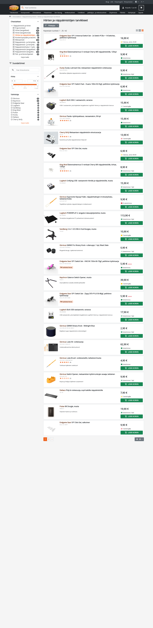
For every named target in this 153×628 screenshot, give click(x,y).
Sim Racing (58, 13)
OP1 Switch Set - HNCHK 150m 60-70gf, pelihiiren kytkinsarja (89, 261)
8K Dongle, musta (69, 406)
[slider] (12, 84)
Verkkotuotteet (70, 13)
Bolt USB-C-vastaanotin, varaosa (76, 100)
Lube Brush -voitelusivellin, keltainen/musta (80, 358)
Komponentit (25, 13)
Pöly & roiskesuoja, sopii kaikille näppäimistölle (81, 390)
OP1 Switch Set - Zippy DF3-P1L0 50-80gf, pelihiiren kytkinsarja (85, 294)
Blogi (107, 2)
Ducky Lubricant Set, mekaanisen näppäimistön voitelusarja (86, 68)
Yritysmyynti (118, 2)
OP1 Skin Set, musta (73, 148)
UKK (111, 2)
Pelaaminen (48, 13)
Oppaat (140, 13)
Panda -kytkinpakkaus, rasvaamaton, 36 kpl (80, 116)
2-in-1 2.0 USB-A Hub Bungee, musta (78, 229)
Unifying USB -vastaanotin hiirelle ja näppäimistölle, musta (86, 181)
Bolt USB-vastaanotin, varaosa (75, 309)
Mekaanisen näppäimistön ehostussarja (80, 132)
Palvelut (122, 13)
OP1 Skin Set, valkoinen (75, 422)
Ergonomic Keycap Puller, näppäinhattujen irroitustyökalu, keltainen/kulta (86, 198)
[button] (137, 2)
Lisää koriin (132, 46)
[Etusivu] (14, 7)
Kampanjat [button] (131, 13)
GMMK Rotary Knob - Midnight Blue (77, 326)
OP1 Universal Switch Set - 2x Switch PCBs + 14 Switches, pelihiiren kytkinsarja (87, 37)
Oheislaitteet (36, 13)
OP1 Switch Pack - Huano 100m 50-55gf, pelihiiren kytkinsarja (89, 84)
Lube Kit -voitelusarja (71, 342)
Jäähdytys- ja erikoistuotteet (96, 13)
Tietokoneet (14, 13)
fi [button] (142, 2)
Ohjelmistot (113, 13)
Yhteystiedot (128, 2)
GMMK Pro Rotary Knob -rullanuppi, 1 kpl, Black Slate (84, 245)
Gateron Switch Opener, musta (75, 277)
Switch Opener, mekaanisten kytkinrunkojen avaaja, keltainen (87, 374)
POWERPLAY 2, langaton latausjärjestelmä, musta (82, 213)
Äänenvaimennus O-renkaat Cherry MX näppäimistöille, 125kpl (88, 52)
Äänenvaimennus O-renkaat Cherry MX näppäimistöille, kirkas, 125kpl (88, 165)
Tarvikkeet (81, 13)
